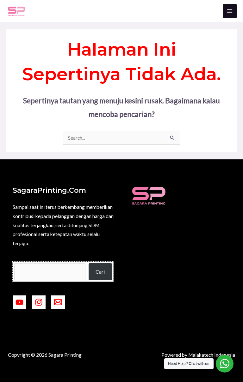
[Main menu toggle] (230, 11)
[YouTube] (19, 302)
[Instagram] (39, 302)
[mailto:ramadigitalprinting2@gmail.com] (58, 302)
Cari (100, 272)
